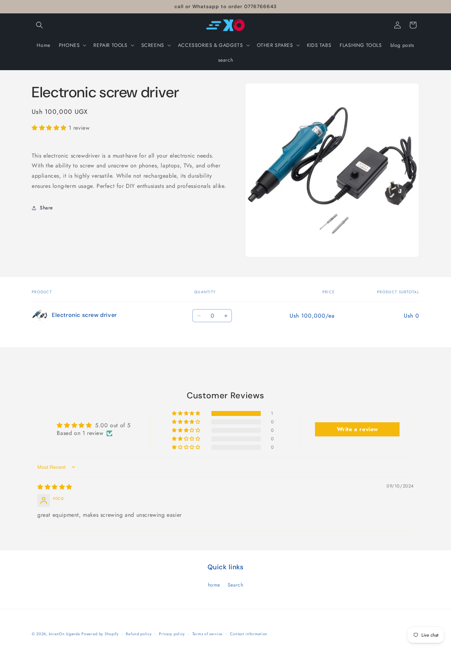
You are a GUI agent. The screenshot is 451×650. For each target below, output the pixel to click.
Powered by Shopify (100, 634)
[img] (54, 487)
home (214, 584)
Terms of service (207, 634)
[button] (39, 25)
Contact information (248, 634)
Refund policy (139, 634)
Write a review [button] (357, 429)
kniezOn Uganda (64, 634)
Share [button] (46, 207)
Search (235, 584)
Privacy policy (172, 634)
